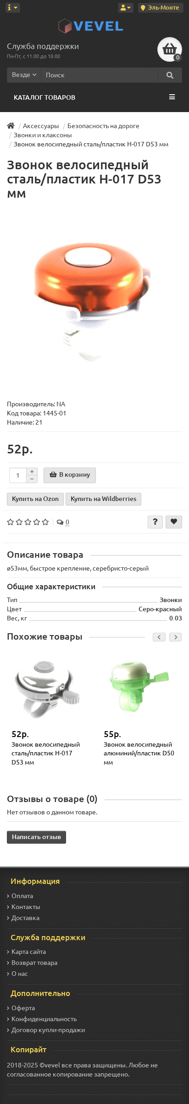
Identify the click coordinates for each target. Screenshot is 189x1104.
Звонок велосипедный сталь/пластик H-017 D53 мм (45, 753)
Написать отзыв (36, 836)
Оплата (22, 895)
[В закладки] (174, 522)
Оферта (23, 1008)
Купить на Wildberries (103, 498)
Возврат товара (34, 962)
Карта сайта (28, 951)
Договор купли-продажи (48, 1030)
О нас (19, 973)
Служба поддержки (43, 46)
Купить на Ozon (35, 498)
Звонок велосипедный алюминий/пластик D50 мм (139, 753)
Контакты (25, 906)
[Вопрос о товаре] (155, 522)
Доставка (25, 917)
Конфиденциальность (44, 1019)
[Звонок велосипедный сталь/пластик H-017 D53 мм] (94, 300)
